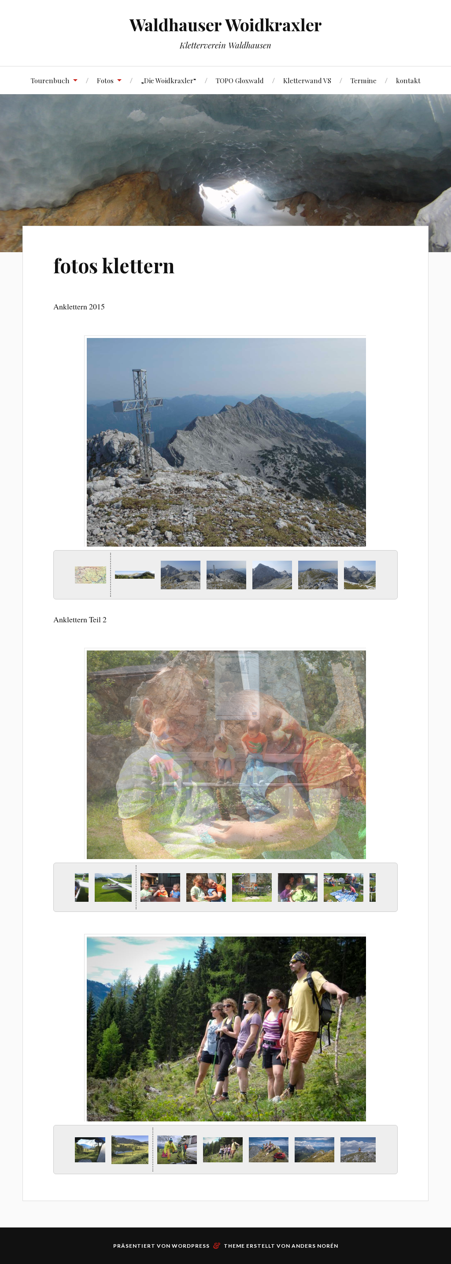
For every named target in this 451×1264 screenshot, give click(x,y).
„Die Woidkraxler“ (168, 80)
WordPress (191, 1245)
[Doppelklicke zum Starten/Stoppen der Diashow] (223, 575)
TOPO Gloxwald (240, 80)
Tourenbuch (50, 80)
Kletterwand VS (307, 80)
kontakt (408, 80)
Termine (364, 80)
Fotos (105, 80)
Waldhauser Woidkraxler (225, 24)
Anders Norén (315, 1245)
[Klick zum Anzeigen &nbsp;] (84, 575)
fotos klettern (113, 265)
